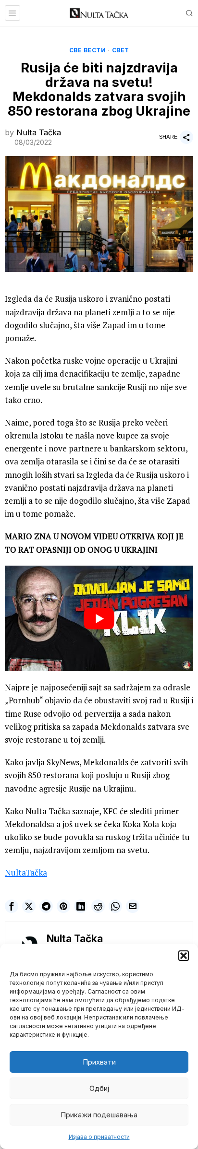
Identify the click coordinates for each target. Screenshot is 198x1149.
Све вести (87, 50)
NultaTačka (26, 872)
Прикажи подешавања (99, 1114)
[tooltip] (11, 906)
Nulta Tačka (38, 132)
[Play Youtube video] (99, 618)
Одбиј (99, 1088)
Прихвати (99, 1061)
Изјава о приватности (99, 1136)
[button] (183, 955)
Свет (120, 50)
